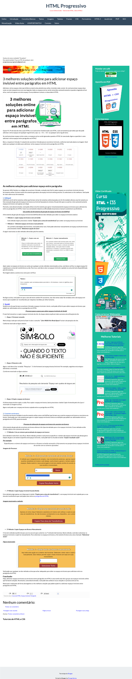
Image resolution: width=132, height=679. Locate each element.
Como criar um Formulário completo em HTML (111, 367)
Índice (4, 19)
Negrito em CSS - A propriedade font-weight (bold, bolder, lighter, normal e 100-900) (115, 438)
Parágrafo (33, 596)
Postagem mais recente (10, 610)
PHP (117, 19)
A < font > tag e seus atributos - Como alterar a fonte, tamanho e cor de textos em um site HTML (114, 343)
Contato (48, 23)
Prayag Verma (72, 678)
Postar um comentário (12, 607)
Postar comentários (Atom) (16, 614)
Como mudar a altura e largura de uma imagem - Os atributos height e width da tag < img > (115, 413)
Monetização (7, 23)
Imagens (50, 19)
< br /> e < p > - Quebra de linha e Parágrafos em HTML (115, 377)
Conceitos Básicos (28, 19)
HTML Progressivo (66, 6)
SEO (124, 19)
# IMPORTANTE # (34, 23)
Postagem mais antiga (82, 610)
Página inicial (47, 610)
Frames (69, 19)
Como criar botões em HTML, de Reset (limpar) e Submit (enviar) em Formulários (111, 451)
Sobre (57, 23)
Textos (41, 19)
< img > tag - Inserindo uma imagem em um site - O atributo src (115, 400)
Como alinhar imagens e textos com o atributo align (115, 356)
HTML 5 (98, 19)
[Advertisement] (61, 41)
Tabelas (60, 19)
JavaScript (108, 19)
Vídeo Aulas (19, 23)
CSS (76, 19)
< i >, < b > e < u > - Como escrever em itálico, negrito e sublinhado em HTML (110, 426)
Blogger (70, 673)
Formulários (86, 19)
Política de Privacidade (102, 465)
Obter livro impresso (111, 157)
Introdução (14, 19)
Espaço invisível (25, 596)
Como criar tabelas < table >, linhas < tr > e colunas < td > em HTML (115, 388)
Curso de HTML (16, 596)
